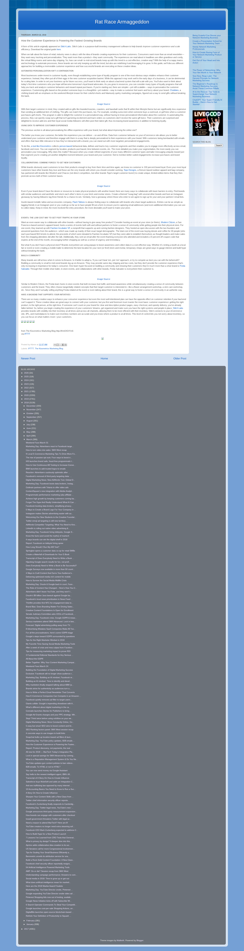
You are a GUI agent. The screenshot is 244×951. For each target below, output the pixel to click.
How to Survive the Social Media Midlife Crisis (46, 580)
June (28, 428)
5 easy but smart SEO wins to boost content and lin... (49, 726)
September (31, 417)
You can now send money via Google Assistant (46, 770)
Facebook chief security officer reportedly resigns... (48, 864)
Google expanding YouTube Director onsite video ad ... (50, 894)
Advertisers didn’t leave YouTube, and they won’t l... (49, 592)
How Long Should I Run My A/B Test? (42, 547)
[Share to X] (60, 344)
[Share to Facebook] (63, 344)
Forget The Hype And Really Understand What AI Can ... (51, 502)
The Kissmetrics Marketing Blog (49, 348)
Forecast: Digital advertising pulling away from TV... (49, 625)
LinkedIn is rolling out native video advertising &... (48, 528)
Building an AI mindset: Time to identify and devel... (48, 681)
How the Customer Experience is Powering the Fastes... (51, 744)
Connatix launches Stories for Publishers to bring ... (49, 711)
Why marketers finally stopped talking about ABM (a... (50, 685)
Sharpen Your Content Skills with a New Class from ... (50, 797)
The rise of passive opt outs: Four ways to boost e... (49, 458)
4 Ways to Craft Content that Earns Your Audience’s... (49, 573)
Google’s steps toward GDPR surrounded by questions (50, 636)
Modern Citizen (168, 222)
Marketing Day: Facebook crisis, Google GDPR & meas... (51, 618)
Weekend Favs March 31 (37, 443)
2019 (26, 399)
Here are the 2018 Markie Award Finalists (44, 886)
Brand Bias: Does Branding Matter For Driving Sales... (50, 607)
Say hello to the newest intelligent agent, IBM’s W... (48, 774)
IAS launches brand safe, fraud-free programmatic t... (50, 461)
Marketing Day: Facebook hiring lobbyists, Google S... (50, 532)
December (31, 406)
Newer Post (28, 358)
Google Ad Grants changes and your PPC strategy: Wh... (51, 715)
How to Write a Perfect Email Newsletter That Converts (50, 692)
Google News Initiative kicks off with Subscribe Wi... (49, 901)
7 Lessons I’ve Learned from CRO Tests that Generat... (50, 838)
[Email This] (55, 344)
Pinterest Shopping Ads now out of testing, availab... (49, 897)
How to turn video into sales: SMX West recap (46, 450)
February (30, 921)
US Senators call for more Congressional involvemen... (50, 849)
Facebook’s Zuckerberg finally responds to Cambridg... (50, 804)
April (28, 436)
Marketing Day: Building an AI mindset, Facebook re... (50, 677)
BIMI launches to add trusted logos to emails (46, 469)
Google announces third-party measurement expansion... (51, 812)
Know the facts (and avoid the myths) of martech (47, 536)
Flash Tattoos (79, 202)
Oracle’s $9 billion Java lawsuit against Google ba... (49, 595)
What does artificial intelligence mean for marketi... (48, 882)
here (59, 49)
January (30, 924)
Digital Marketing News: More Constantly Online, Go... (50, 722)
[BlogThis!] (57, 344)
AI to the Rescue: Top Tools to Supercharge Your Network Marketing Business (206, 94)
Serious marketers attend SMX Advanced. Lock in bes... (51, 622)
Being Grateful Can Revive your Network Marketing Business (207, 36)
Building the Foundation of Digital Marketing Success (49, 670)
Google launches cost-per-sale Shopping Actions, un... (50, 908)
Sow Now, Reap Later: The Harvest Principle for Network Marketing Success (206, 78)
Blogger (140, 940)
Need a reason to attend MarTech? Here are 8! (47, 823)
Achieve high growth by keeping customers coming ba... (51, 499)
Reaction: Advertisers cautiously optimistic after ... (48, 472)
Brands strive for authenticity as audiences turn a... (48, 688)
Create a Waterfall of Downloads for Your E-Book (47, 554)
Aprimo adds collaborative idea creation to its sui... (48, 845)
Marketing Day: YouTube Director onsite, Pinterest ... (49, 890)
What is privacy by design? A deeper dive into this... (49, 841)
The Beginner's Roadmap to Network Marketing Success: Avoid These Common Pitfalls (206, 86)
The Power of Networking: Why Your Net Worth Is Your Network (207, 71)
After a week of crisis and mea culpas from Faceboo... (50, 648)
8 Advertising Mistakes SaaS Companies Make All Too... (51, 629)
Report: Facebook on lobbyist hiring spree (44, 543)
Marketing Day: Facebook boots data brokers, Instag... (50, 484)
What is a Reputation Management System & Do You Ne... (52, 759)
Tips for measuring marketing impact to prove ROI (48, 651)
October (30, 413)
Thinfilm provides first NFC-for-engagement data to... (49, 603)
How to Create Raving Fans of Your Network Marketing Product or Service (207, 54)
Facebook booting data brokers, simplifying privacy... (49, 506)
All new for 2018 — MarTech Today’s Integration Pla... (50, 752)
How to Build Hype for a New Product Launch (46, 834)
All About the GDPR (34, 659)
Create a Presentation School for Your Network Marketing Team (207, 42)
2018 (26, 403)
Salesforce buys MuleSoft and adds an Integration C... (50, 782)
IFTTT (27, 334)
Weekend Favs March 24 (37, 666)
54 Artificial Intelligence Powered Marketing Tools (47, 867)
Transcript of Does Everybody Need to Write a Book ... (50, 558)
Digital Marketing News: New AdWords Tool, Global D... (50, 480)
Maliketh (120, 940)
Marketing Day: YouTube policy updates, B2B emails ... (50, 741)
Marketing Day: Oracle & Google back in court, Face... (50, 584)
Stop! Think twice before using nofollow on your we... (49, 718)
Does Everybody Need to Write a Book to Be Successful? (51, 566)
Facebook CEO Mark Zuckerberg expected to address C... (52, 830)
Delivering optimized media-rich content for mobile (48, 577)
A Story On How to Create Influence (42, 793)
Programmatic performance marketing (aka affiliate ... (50, 495)
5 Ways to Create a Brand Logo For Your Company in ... (51, 510)
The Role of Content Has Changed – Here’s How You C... (51, 588)
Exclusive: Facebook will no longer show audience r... (49, 674)
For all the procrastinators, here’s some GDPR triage (49, 633)
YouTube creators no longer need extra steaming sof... (50, 826)
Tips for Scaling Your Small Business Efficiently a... (48, 852)
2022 (26, 388)
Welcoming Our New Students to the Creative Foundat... (51, 517)
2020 (26, 395)
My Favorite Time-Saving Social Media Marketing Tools (50, 644)
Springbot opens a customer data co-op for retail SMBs (50, 551)
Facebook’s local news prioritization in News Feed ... (49, 599)
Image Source (103, 104)
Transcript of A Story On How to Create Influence (47, 778)
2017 (26, 929)
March (29, 439)
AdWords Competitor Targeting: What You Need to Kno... (51, 525)
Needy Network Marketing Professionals (204, 48)
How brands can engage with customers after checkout (50, 815)
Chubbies (174, 90)
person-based (65, 146)
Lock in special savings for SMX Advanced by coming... (50, 756)
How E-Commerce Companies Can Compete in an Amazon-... (53, 696)
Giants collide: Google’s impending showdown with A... (50, 703)
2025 (26, 377)
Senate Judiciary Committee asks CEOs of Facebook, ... (51, 614)
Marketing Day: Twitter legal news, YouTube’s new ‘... (49, 808)
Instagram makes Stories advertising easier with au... (49, 513)
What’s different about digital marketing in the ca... (48, 707)
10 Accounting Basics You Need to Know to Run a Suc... (51, 789)
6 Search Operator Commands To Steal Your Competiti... (51, 905)
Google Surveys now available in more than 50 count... (50, 569)
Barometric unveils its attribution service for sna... (48, 856)
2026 (26, 373)
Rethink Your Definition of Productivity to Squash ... (48, 916)
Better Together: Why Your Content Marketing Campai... (51, 662)
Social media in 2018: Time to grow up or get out (47, 879)
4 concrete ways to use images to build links (45, 733)
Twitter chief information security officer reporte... (47, 800)
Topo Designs (130, 170)
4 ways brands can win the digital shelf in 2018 (46, 540)
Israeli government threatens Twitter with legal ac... (48, 819)
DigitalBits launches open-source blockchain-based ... (50, 912)
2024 (26, 380)
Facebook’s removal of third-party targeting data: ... (49, 476)
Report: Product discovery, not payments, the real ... (49, 748)
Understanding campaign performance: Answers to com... (51, 875)
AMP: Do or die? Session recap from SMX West (47, 871)
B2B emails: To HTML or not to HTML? (43, 767)
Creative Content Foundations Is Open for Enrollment (49, 610)
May (28, 432)
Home (104, 358)
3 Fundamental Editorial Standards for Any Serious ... (49, 655)
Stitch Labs (66, 46)
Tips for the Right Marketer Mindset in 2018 (45, 640)
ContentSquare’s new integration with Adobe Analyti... (49, 491)
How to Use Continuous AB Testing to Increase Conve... (51, 465)
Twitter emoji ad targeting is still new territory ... (47, 521)
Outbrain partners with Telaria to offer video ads (47, 487)
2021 (26, 391)
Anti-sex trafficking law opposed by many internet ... (49, 785)
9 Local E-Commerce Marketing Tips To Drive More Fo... (51, 454)
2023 (26, 384)
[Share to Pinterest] (65, 344)
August (29, 421)
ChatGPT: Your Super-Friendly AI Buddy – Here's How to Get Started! (207, 102)
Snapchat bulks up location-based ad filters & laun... (49, 737)
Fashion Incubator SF (60, 228)
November (31, 410)
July (28, 425)
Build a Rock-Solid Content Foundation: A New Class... (50, 860)
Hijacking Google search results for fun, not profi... (48, 562)
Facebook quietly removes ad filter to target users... (49, 700)
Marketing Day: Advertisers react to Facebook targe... (50, 446)
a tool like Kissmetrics (41, 146)
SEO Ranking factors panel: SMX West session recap (49, 730)
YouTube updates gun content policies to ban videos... (50, 763)
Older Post (179, 358)
